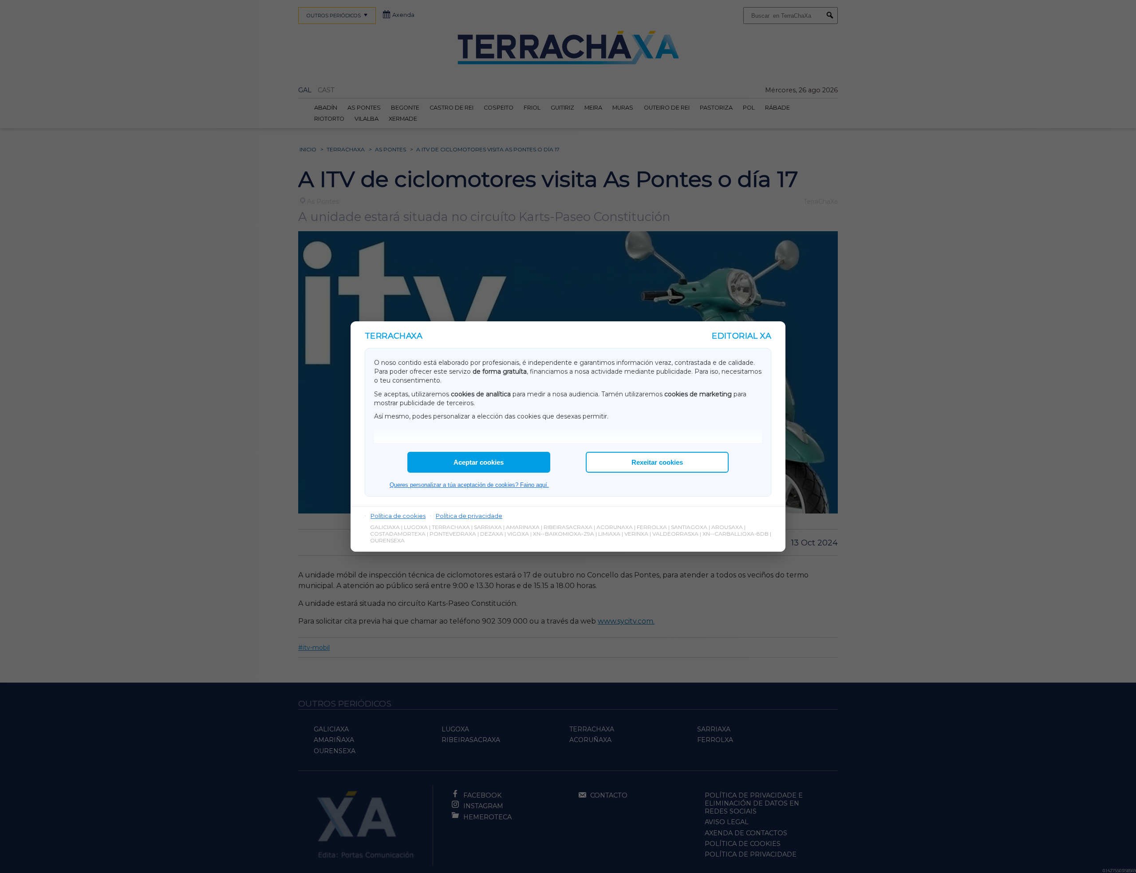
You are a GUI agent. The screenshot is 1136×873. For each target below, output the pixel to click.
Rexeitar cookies (657, 462)
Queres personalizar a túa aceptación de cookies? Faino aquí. (469, 485)
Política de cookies (398, 515)
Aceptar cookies (479, 462)
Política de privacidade (469, 515)
